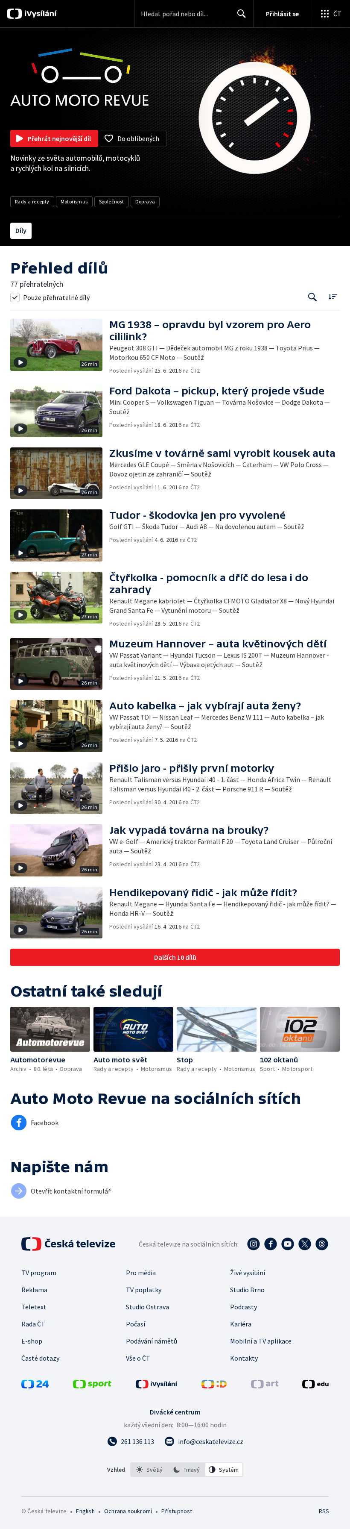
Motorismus (74, 201)
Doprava (145, 201)
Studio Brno (247, 1289)
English (85, 1511)
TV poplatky (143, 1289)
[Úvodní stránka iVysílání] (39, 14)
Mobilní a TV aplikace (261, 1341)
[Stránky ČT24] (35, 1386)
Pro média (141, 1272)
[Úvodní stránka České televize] (69, 1244)
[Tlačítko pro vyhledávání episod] (313, 297)
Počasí (135, 1324)
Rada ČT (33, 1324)
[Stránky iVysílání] (157, 1386)
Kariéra (240, 1324)
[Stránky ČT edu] (315, 1386)
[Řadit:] (333, 296)
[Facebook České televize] (270, 1244)
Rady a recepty (32, 201)
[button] (59, 347)
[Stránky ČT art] (264, 1386)
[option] (149, 1469)
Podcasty (243, 1307)
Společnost (111, 201)
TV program (38, 1272)
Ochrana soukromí (128, 1511)
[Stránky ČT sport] (92, 1386)
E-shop (31, 1341)
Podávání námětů (151, 1341)
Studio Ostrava (147, 1307)
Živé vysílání (247, 1272)
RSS (324, 1511)
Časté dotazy (40, 1358)
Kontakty (244, 1358)
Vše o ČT (138, 1358)
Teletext (34, 1307)
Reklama (34, 1289)
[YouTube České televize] (288, 1244)
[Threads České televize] (322, 1244)
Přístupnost (176, 1511)
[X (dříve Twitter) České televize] (305, 1244)
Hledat (242, 14)
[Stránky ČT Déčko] (214, 1386)
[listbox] (186, 1469)
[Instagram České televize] (253, 1244)
